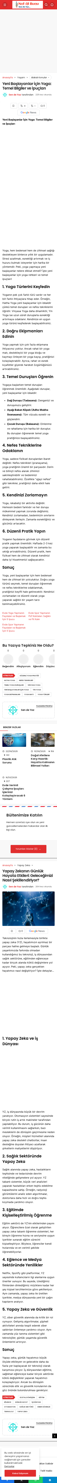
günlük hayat (21, 1402)
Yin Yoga (37, 690)
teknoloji (8, 1411)
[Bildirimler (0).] (52, 4)
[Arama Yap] (46, 4)
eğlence (7, 1402)
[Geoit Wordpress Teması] (27, 4)
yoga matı (29, 694)
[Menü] (4, 4)
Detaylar (9, 1466)
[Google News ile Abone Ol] (28, 112)
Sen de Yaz (15, 94)
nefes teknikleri (26, 680)
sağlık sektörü (26, 1407)
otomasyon (10, 1407)
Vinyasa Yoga (34, 685)
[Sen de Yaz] (13, 710)
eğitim (41, 1397)
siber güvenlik (43, 1407)
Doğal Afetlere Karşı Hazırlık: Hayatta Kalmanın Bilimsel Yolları (42, 760)
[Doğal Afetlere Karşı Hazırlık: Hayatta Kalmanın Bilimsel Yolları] (43, 740)
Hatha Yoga (9, 680)
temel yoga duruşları (14, 685)
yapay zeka (22, 1411)
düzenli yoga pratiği (29, 676)
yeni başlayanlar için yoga (16, 690)
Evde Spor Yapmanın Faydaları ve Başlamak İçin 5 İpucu (14, 627)
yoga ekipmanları (12, 694)
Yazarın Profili (44, 706)
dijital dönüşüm (27, 1397)
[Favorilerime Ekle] (14, 105)
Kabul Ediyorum (20, 1473)
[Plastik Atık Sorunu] (14, 740)
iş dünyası (36, 1402)
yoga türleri (44, 694)
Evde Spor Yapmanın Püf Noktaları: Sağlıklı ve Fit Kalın (39, 616)
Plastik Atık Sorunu (9, 760)
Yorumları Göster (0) (27, 848)
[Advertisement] (28, 40)
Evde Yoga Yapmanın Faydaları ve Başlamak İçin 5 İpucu (14, 616)
